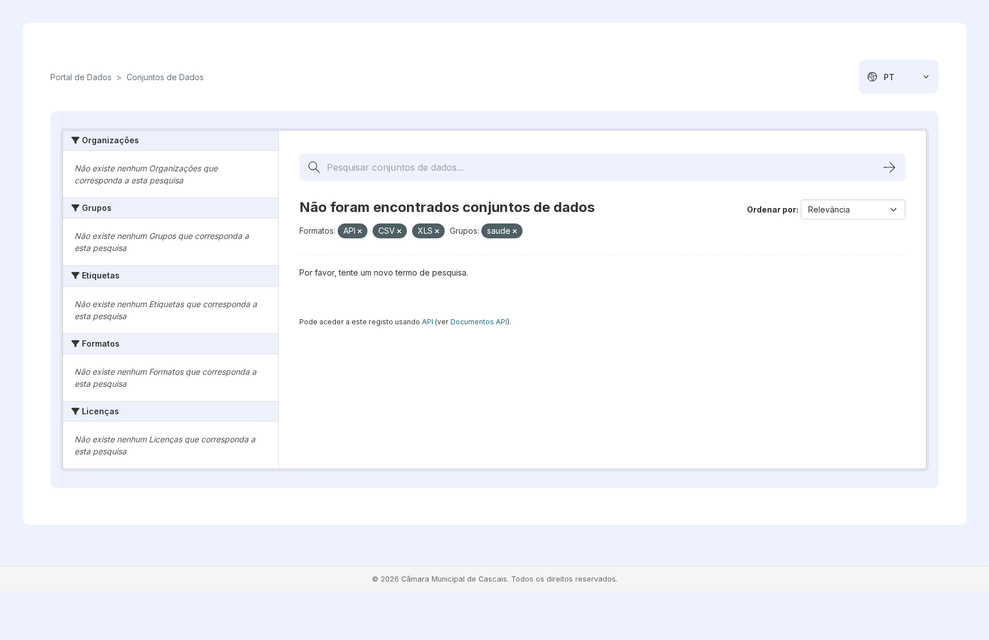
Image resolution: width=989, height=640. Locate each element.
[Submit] (889, 167)
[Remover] (360, 231)
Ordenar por (771, 209)
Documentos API (478, 321)
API (427, 321)
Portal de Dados (81, 77)
